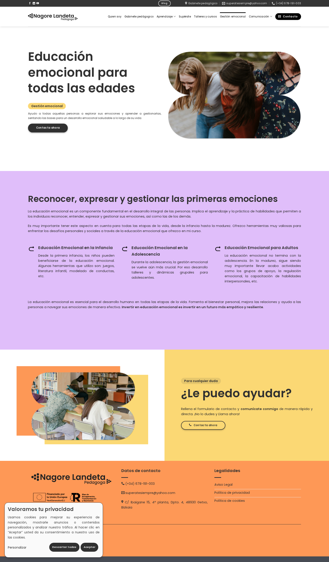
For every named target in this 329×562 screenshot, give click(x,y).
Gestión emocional (233, 16)
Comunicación (259, 16)
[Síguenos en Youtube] (37, 3)
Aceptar (89, 547)
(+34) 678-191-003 (140, 483)
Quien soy (114, 16)
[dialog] (53, 530)
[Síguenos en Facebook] (30, 3)
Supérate (185, 16)
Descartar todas (64, 547)
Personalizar (17, 547)
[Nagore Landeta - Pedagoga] (53, 16)
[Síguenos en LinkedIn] (34, 3)
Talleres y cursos (205, 16)
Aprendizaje (165, 16)
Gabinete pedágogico (139, 16)
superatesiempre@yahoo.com (150, 493)
